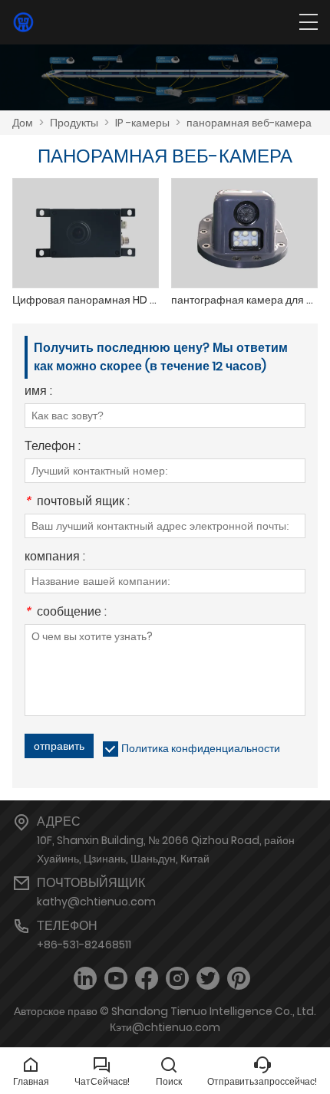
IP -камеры (142, 122)
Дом (22, 122)
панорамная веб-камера (249, 122)
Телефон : (53, 447)
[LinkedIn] (85, 978)
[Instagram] (177, 978)
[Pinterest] (238, 978)
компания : (55, 557)
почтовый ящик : (77, 502)
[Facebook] (146, 978)
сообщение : (66, 613)
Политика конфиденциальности (200, 748)
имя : (38, 392)
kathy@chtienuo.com (96, 901)
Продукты (74, 122)
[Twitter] (208, 978)
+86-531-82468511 (84, 944)
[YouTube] (116, 978)
